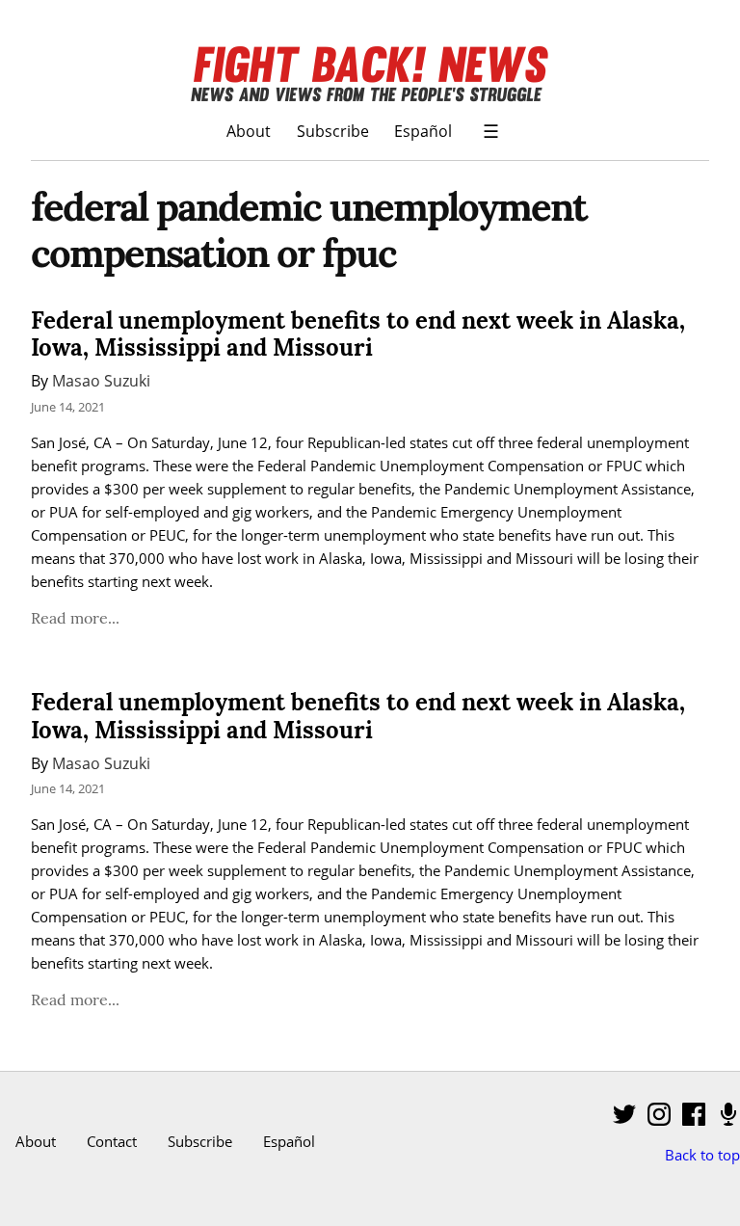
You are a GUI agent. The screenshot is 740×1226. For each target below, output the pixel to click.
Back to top (702, 1154)
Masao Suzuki (101, 380)
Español (423, 131)
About (248, 131)
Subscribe (333, 131)
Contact (112, 1141)
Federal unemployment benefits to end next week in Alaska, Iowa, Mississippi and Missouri (358, 334)
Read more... (75, 617)
